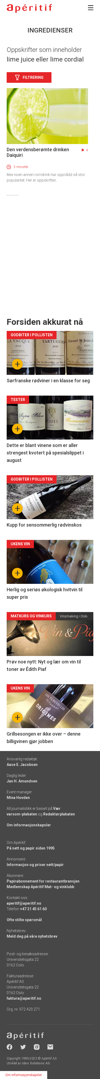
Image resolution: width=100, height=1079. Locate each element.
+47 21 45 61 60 (33, 909)
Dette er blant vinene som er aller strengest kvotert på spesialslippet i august (45, 452)
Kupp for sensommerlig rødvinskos (44, 525)
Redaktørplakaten (59, 814)
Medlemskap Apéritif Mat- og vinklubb (40, 887)
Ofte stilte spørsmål (24, 920)
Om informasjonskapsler (29, 825)
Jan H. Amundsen (22, 781)
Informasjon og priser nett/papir (35, 865)
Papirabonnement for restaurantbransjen (43, 881)
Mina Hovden (18, 797)
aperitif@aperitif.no (24, 903)
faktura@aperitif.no (24, 998)
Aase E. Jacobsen (22, 764)
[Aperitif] (29, 8)
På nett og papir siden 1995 (31, 848)
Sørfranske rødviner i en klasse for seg (48, 380)
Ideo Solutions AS (36, 1063)
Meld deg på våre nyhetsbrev (32, 936)
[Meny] (90, 7)
